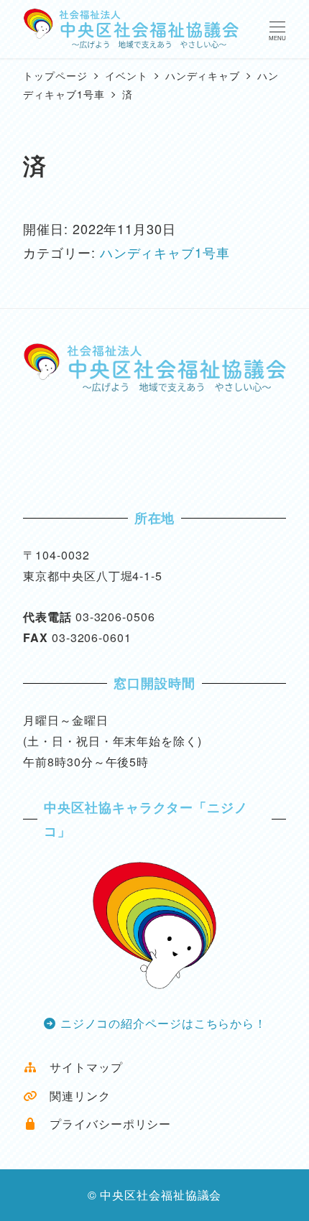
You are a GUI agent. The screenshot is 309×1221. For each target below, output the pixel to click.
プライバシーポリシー (104, 1123)
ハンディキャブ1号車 (165, 252)
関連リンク (73, 1095)
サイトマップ (79, 1067)
